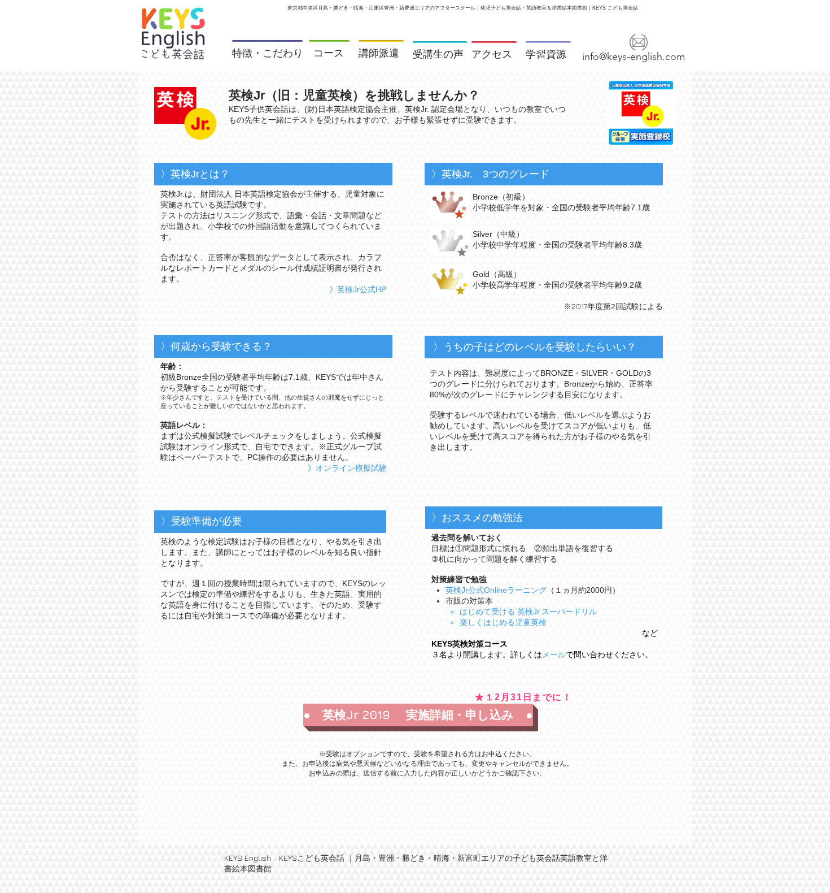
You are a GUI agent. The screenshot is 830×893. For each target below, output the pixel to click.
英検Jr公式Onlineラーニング (496, 590)
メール (554, 654)
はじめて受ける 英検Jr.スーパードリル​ (528, 611)
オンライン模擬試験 (351, 467)
